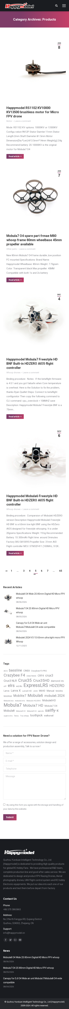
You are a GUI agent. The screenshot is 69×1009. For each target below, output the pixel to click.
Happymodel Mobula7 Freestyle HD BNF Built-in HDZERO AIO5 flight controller (32, 363)
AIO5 (6, 671)
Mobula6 (35, 695)
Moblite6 (8, 696)
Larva (6, 690)
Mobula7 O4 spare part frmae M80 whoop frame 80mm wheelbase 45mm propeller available (34, 240)
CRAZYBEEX (31, 676)
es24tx (19, 686)
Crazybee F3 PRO (39, 671)
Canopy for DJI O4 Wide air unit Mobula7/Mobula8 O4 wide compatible (35, 625)
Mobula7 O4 (51, 705)
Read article (14, 156)
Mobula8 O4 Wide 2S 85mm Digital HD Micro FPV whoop (40, 596)
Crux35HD (41, 680)
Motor (9, 121)
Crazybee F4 (14, 675)
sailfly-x (52, 710)
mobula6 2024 (54, 696)
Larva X (16, 690)
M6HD (42, 690)
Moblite (59, 691)
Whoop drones (13, 372)
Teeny (16, 716)
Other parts (11, 249)
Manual (50, 690)
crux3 (49, 675)
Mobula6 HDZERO (33, 701)
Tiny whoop (24, 716)
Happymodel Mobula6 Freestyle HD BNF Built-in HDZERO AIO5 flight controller (32, 500)
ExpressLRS (36, 685)
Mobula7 (13, 705)
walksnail (48, 715)
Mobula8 (9, 710)
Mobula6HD (49, 700)
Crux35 (25, 680)
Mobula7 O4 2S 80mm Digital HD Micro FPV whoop (37, 610)
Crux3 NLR (10, 680)
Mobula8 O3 (21, 711)
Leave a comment (22, 121)
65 (60, 570)
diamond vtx (57, 680)
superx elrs (8, 716)
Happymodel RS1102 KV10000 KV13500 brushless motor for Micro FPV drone (32, 112)
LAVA (35, 691)
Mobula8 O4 (31, 711)
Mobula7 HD (33, 705)
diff (5, 686)
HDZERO (56, 686)
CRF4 (41, 675)
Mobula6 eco (8, 701)
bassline (15, 670)
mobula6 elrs (20, 701)
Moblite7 (19, 696)
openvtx (41, 711)
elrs (11, 686)
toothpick (36, 715)
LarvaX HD (27, 691)
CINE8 (26, 670)
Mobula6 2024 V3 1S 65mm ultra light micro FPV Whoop (40, 639)
